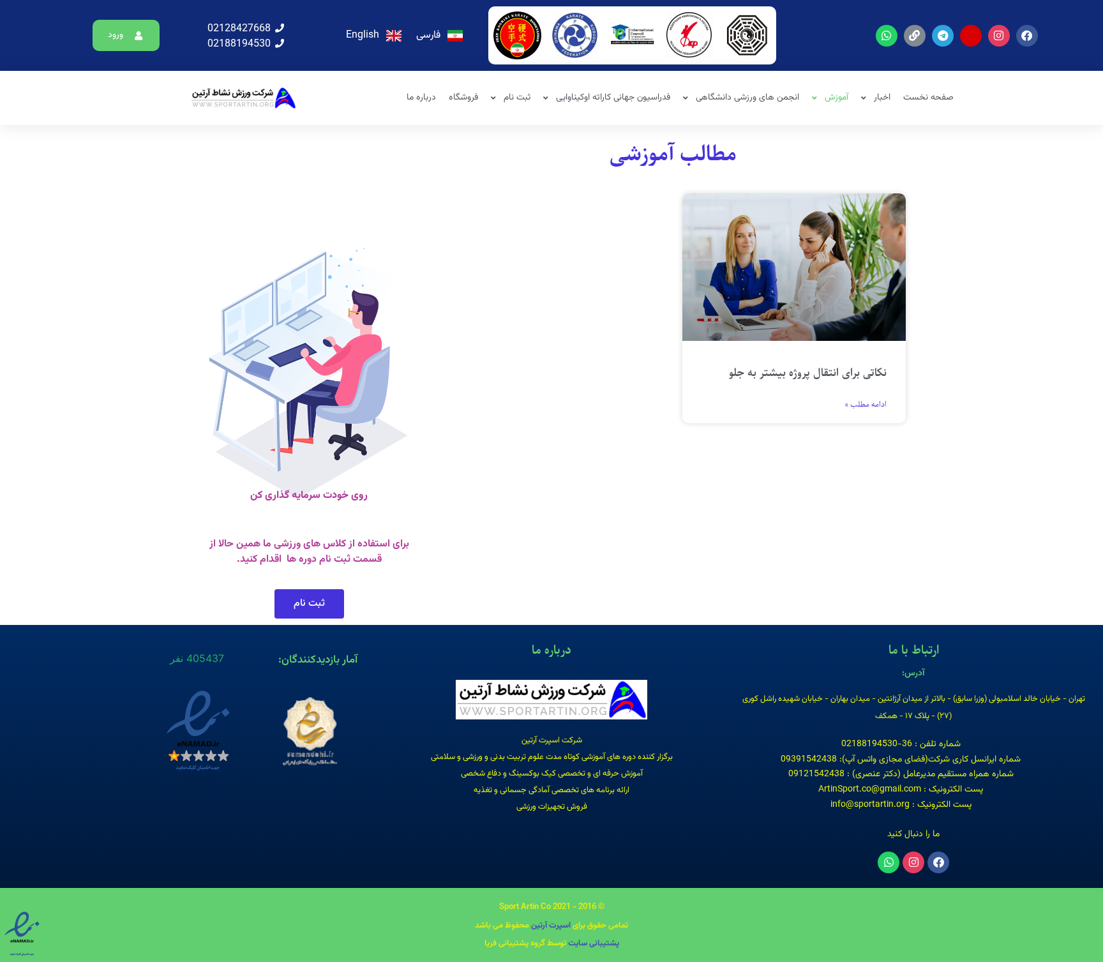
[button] (126, 35)
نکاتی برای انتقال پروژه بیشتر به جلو (808, 372)
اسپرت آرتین (550, 925)
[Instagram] (999, 36)
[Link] (915, 36)
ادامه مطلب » (866, 404)
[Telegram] (943, 36)
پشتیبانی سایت (593, 943)
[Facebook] (1027, 36)
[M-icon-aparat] (971, 36)
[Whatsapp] (886, 36)
